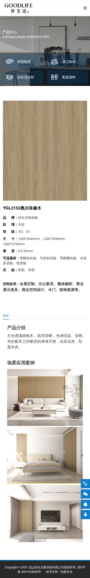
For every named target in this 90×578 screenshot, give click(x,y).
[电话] (85, 484)
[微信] (85, 494)
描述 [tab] (6, 315)
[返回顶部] (85, 515)
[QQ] (85, 504)
